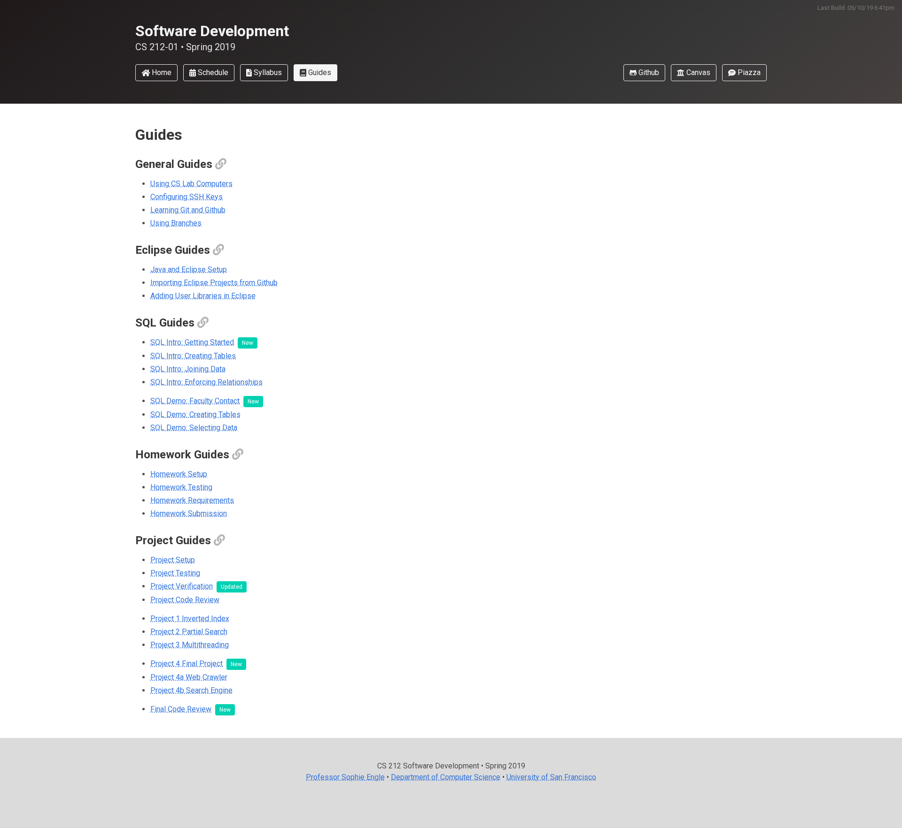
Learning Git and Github (188, 209)
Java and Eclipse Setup (188, 269)
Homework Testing (181, 487)
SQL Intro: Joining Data (188, 369)
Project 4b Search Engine (191, 690)
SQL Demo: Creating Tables (195, 414)
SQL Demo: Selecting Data (193, 427)
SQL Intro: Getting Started (192, 342)
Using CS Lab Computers (191, 183)
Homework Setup (178, 474)
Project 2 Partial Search (188, 631)
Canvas (697, 72)
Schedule (212, 72)
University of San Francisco (551, 777)
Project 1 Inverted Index (189, 618)
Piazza (748, 72)
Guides (318, 72)
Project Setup (172, 559)
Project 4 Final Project (186, 663)
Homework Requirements (192, 500)
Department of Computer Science (445, 777)
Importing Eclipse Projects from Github (214, 282)
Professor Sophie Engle (345, 777)
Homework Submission (188, 513)
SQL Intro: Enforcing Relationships (206, 382)
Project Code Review (184, 599)
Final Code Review (180, 709)
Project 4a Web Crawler (188, 677)
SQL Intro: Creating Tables (193, 355)
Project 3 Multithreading (189, 644)
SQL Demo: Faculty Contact (195, 400)
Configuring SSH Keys (186, 196)
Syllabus (267, 72)
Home (160, 72)
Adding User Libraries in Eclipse (203, 295)
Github (648, 72)
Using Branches (176, 223)
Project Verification (181, 586)
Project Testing (175, 573)
